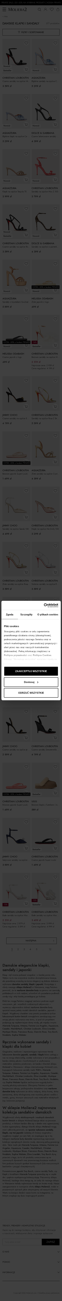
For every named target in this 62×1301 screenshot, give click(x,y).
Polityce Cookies (42, 655)
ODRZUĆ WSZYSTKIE (31, 692)
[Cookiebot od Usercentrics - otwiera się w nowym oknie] (44, 605)
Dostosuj (29, 681)
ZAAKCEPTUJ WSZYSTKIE (31, 671)
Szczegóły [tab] (26, 614)
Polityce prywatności (15, 655)
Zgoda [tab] (9, 614)
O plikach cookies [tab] (47, 614)
